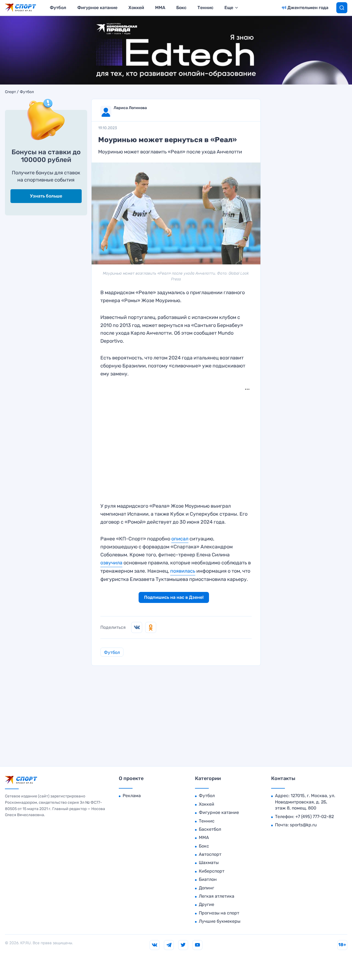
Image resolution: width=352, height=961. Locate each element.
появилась (182, 571)
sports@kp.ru (303, 824)
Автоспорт (210, 854)
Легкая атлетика (216, 896)
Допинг (206, 887)
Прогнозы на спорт (219, 913)
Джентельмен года (307, 7)
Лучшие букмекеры (219, 921)
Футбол (58, 7)
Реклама (132, 795)
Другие (206, 904)
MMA (160, 7)
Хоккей (136, 7)
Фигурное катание (97, 7)
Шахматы (209, 862)
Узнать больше (46, 196)
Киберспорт (211, 871)
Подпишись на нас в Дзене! (174, 597)
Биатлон (208, 879)
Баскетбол (210, 829)
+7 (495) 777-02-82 (314, 816)
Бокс (181, 7)
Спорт (10, 92)
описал (179, 539)
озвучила (111, 563)
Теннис (205, 7)
